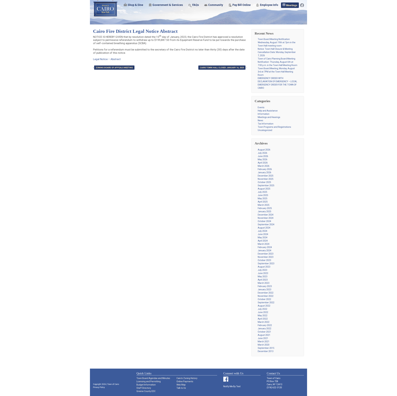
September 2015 (266, 348)
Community (215, 5)
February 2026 (265, 169)
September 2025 (266, 185)
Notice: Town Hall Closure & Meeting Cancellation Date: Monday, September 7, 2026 (277, 52)
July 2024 (262, 231)
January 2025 (264, 211)
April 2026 (263, 162)
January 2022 (264, 328)
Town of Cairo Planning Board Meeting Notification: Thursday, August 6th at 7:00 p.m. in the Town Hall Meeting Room (277, 61)
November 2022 (265, 296)
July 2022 (262, 309)
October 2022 (264, 299)
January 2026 (264, 172)
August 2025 (264, 188)
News (260, 120)
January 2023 (264, 289)
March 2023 (263, 283)
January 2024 (264, 250)
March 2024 (263, 244)
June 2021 (263, 338)
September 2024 (266, 224)
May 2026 (262, 159)
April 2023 (263, 280)
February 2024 (265, 247)
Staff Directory (143, 388)
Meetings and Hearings (269, 117)
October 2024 (264, 221)
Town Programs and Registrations (274, 127)
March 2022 (263, 322)
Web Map (181, 384)
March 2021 (263, 341)
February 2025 (265, 208)
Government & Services (167, 5)
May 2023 (262, 276)
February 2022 (265, 325)
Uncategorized (265, 130)
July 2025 (262, 192)
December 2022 (265, 293)
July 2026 (262, 153)
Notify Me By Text (232, 386)
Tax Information (265, 123)
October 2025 (264, 182)
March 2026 (263, 166)
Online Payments (184, 381)
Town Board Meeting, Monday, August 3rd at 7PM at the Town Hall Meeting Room (276, 71)
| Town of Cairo (112, 384)
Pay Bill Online (241, 5)
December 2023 (265, 253)
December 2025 (265, 175)
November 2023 (265, 257)
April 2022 (263, 319)
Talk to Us (181, 388)
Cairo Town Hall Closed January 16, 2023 (222, 67)
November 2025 (265, 179)
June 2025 (263, 195)
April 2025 (263, 201)
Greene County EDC (146, 391)
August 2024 (264, 227)
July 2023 (262, 270)
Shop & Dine (135, 5)
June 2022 (263, 312)
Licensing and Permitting (148, 381)
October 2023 (264, 260)
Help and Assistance (268, 110)
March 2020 (263, 345)
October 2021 (264, 332)
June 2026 (263, 156)
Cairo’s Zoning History (186, 378)
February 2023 (265, 286)
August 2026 (264, 149)
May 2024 (262, 237)
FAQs (195, 5)
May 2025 (262, 198)
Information (263, 114)
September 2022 (266, 302)
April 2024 (263, 240)
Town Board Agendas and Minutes (153, 378)
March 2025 (263, 205)
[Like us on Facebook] (302, 5)
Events (261, 107)
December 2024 (265, 214)
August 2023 (264, 266)
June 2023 (263, 273)
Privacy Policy (99, 387)
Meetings (291, 5)
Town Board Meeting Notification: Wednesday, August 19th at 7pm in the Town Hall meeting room (276, 42)
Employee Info (269, 5)
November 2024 (265, 218)
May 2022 (262, 315)
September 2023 (266, 263)
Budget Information (146, 384)
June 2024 (263, 234)
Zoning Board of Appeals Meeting (114, 67)
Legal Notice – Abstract (107, 59)
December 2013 (265, 351)
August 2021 (264, 335)
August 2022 (264, 306)
